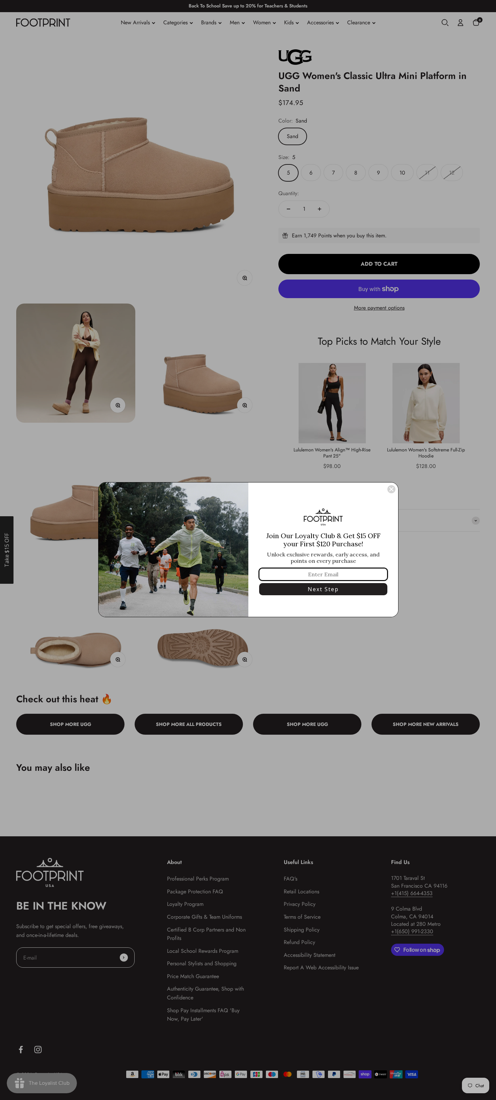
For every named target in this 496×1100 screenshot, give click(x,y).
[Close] (391, 489)
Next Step (323, 589)
